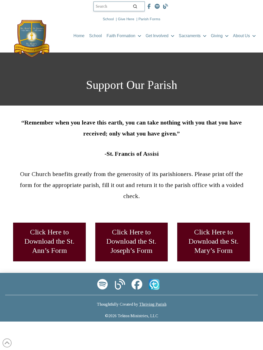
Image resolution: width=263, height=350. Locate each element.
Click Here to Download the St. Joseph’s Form (131, 241)
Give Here (126, 19)
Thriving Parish (152, 304)
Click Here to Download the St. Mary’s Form (214, 241)
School (108, 19)
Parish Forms (149, 19)
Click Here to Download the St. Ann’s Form (49, 241)
